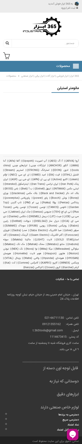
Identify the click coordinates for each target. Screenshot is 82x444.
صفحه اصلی (69, 78)
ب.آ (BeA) (26, 189)
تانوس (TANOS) (57, 207)
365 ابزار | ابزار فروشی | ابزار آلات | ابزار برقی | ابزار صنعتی (49, 76)
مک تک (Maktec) (14, 244)
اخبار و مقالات (11, 78)
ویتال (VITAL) (12, 258)
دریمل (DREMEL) (38, 216)
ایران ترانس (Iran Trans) (44, 184)
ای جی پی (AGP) (20, 179)
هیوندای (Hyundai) (53, 258)
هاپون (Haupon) (55, 253)
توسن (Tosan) (36, 207)
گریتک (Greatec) (18, 235)
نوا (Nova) (31, 249)
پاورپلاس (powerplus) (17, 198)
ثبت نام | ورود (68, 8)
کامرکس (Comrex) (28, 263)
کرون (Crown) (52, 267)
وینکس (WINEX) (69, 263)
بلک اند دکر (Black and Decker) (59, 193)
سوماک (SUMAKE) (15, 226)
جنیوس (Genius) (42, 212)
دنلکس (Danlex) (17, 216)
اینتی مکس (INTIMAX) (66, 189)
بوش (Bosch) (59, 198)
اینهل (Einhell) (43, 189)
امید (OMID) (39, 175)
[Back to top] (5, 436)
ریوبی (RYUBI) (37, 226)
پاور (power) (40, 198)
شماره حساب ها (24, 81)
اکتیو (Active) (59, 179)
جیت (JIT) (55, 216)
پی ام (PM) (32, 202)
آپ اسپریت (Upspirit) (34, 161)
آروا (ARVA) (72, 161)
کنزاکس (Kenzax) (33, 267)
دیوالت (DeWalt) (21, 221)
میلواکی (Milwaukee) (67, 249)
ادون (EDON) (60, 170)
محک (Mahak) (36, 244)
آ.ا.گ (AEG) (56, 161)
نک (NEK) (17, 249)
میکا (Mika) (46, 249)
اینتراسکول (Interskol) (16, 184)
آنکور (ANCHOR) (58, 165)
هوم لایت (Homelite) (28, 253)
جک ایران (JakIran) (19, 212)
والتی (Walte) (31, 258)
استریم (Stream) (14, 170)
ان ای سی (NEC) (19, 175)
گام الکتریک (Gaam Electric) (46, 235)
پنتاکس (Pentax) (69, 202)
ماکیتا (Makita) (21, 239)
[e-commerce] (41, 26)
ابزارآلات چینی (38, 165)
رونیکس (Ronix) (57, 226)
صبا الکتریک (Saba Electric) (45, 230)
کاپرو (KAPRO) (49, 263)
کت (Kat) (9, 263)
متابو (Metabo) (56, 244)
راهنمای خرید (55, 78)
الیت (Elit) (54, 175)
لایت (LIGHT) (43, 239)
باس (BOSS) (11, 189)
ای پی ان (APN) (41, 179)
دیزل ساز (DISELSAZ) (46, 221)
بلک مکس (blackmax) (24, 193)
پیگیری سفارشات (39, 78)
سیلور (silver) (71, 230)
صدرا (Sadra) (19, 230)
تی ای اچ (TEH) (62, 212)
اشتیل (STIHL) (71, 175)
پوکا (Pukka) (49, 202)
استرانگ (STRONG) (38, 170)
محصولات (11, 76)
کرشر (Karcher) (70, 267)
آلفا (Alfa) (14, 161)
